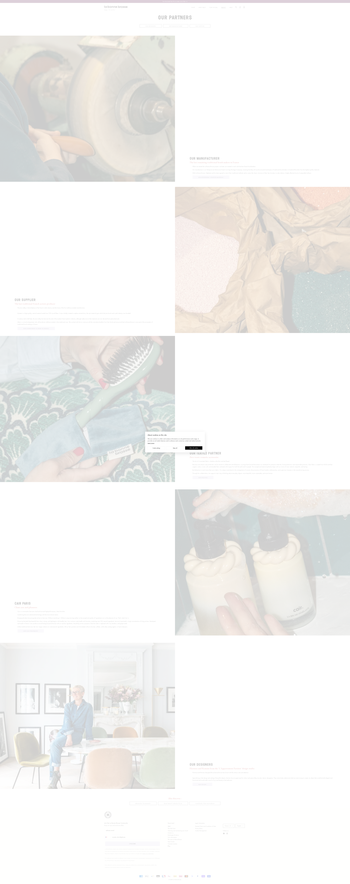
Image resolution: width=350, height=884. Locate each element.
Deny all (175, 448)
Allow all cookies (193, 448)
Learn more (151, 443)
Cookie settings (156, 448)
